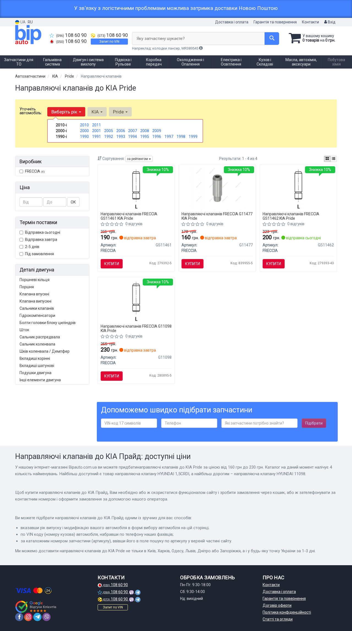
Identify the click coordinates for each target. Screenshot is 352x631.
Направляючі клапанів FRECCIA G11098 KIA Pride (136, 328)
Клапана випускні (35, 301)
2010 (84, 125)
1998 (181, 136)
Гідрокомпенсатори (37, 315)
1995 (144, 136)
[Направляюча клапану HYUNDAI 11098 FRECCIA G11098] (136, 301)
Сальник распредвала (40, 337)
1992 (108, 136)
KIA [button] (96, 112)
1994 (132, 136)
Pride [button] (119, 112)
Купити (111, 264)
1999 (193, 136)
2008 (144, 131)
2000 (84, 131)
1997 (168, 136)
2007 (132, 131)
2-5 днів (32, 246)
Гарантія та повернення (275, 22)
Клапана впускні (34, 294)
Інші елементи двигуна (40, 380)
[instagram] (28, 617)
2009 (156, 131)
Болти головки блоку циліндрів (48, 322)
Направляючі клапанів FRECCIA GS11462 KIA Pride (291, 216)
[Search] (272, 38)
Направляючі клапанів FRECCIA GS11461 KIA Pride (129, 216)
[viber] (46, 617)
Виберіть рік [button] (64, 112)
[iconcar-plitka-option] (327, 159)
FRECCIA (35, 171)
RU (30, 22)
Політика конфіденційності (287, 612)
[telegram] (37, 617)
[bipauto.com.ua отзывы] (36, 607)
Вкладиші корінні (35, 358)
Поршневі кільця (35, 280)
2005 (108, 131)
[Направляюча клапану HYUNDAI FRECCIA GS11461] (136, 188)
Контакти (310, 22)
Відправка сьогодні (42, 232)
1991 (96, 136)
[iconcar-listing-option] (333, 159)
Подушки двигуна (35, 373)
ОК (73, 202)
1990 (84, 136)
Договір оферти (277, 605)
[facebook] (19, 617)
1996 (156, 136)
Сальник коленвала (37, 344)
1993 (120, 136)
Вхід (331, 22)
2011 (96, 125)
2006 (120, 131)
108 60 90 (71, 35)
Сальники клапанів (37, 308)
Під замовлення (39, 254)
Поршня (27, 287)
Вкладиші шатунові (37, 365)
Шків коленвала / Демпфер (45, 351)
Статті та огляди (278, 619)
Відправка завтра (41, 239)
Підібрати (314, 423)
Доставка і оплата (231, 22)
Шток (24, 330)
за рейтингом (138, 159)
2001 (96, 131)
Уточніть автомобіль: (31, 111)
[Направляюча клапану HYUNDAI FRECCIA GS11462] (298, 188)
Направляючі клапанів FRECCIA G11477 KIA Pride (217, 216)
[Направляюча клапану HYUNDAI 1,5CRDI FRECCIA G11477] (217, 188)
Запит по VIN (109, 41)
